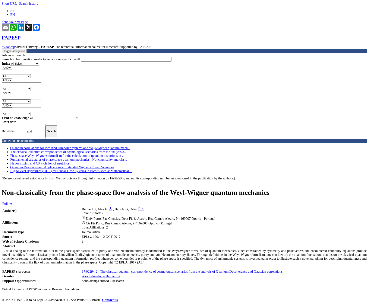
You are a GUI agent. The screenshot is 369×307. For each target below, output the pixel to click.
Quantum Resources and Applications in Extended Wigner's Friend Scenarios (62, 167)
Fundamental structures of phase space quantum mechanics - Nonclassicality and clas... (68, 159)
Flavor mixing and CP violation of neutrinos (39, 163)
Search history (28, 3)
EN (12, 14)
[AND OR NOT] (7, 67)
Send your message (15, 22)
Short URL (9, 3)
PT (12, 11)
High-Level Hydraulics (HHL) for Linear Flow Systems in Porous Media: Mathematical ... (71, 171)
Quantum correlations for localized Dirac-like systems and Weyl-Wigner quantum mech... (70, 148)
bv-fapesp (8, 47)
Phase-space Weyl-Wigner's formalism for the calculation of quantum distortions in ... (67, 155)
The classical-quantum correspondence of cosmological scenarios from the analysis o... (68, 152)
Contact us (110, 300)
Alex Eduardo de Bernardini (101, 276)
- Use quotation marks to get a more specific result (41, 59)
